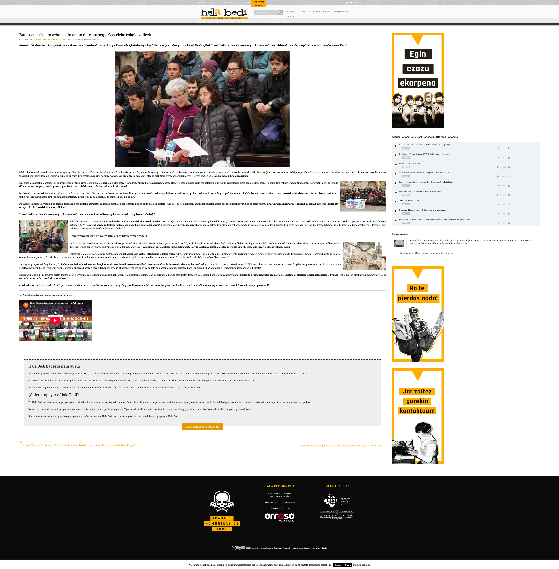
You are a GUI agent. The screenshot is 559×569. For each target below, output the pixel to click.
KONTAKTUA (234, 2)
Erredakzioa (44, 39)
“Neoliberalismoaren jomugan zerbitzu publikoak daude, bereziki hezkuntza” (341, 445)
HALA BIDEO (314, 11)
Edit (21, 442)
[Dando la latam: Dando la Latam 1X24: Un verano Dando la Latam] (396, 183)
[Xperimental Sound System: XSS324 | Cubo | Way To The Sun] (396, 174)
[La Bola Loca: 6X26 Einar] (396, 164)
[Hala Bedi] (224, 14)
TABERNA (222, 2)
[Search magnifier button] (280, 12)
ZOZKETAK (291, 16)
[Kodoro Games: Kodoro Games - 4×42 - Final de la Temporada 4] (396, 146)
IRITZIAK (302, 11)
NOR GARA (202, 2)
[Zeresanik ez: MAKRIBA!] (396, 201)
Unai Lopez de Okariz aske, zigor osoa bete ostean (426, 252)
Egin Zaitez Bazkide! (259, 4)
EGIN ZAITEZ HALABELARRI (202, 426)
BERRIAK (290, 11)
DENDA (212, 2)
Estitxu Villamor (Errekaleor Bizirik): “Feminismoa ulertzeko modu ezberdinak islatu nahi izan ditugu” (78, 445)
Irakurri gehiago (361, 564)
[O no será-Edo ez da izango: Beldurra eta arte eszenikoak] (396, 211)
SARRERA (246, 2)
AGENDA (327, 11)
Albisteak (60, 39)
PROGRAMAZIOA (341, 11)
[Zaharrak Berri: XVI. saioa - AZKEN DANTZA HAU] (396, 192)
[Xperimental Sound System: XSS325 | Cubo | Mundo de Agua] (396, 155)
